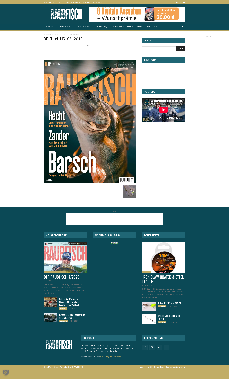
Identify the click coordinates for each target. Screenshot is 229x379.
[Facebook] (173, 2)
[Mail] (180, 2)
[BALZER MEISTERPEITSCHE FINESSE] (149, 319)
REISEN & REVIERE (84, 27)
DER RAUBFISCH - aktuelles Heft (55, 272)
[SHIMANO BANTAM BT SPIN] (149, 306)
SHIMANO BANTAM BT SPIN (170, 303)
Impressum (142, 367)
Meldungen (63, 321)
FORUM (130, 27)
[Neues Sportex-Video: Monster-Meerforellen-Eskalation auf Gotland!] (50, 302)
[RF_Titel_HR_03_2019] (90, 182)
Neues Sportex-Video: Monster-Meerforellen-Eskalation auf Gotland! (69, 302)
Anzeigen (63, 308)
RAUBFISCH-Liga (102, 27)
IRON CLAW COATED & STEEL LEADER (163, 279)
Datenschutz (159, 367)
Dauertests (146, 272)
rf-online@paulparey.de (110, 356)
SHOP (67, 2)
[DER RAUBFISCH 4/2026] (65, 257)
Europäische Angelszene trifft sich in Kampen (72, 316)
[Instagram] (177, 2)
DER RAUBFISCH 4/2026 (62, 277)
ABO (60, 2)
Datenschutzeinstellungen (175, 367)
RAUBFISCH (50, 27)
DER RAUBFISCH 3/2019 (52, 35)
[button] (182, 27)
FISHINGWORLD (118, 27)
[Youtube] (183, 2)
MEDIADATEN (97, 2)
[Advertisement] (92, 53)
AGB (150, 367)
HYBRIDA (140, 27)
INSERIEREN (86, 2)
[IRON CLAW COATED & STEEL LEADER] (163, 257)
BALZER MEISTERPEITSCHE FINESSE (169, 317)
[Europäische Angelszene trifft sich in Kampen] (50, 317)
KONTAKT (74, 2)
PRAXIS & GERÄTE (65, 27)
